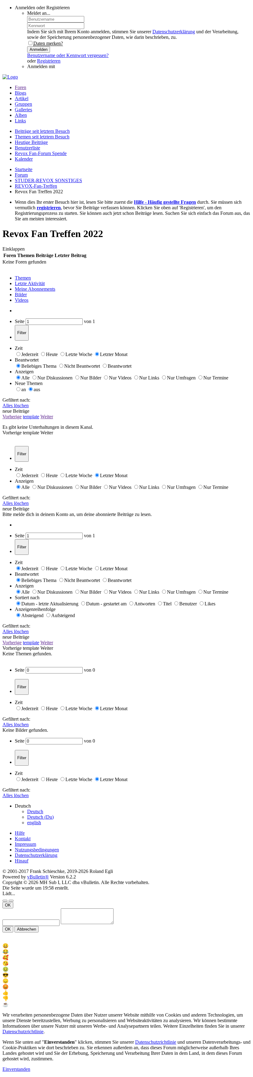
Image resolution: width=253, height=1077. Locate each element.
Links (20, 120)
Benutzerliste (27, 147)
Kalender (24, 159)
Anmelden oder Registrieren (42, 7)
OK (8, 905)
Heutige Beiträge (31, 142)
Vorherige (12, 416)
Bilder (21, 294)
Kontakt (23, 838)
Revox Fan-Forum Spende (41, 153)
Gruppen (23, 104)
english (34, 822)
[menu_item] (126, 946)
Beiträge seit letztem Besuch (42, 131)
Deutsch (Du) (40, 817)
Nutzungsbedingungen (37, 849)
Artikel (21, 98)
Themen (23, 278)
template (31, 416)
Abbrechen (26, 929)
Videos (21, 300)
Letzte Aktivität (30, 283)
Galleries (23, 109)
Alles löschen (15, 405)
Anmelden (39, 49)
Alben (21, 115)
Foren (20, 87)
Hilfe (20, 833)
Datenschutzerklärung (173, 31)
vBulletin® (38, 876)
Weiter (46, 416)
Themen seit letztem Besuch (42, 136)
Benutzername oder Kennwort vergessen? (68, 55)
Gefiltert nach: (16, 400)
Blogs (20, 93)
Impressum (25, 844)
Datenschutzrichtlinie (23, 1031)
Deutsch (35, 811)
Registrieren (48, 60)
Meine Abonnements (35, 289)
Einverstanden (16, 1069)
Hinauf (21, 860)
